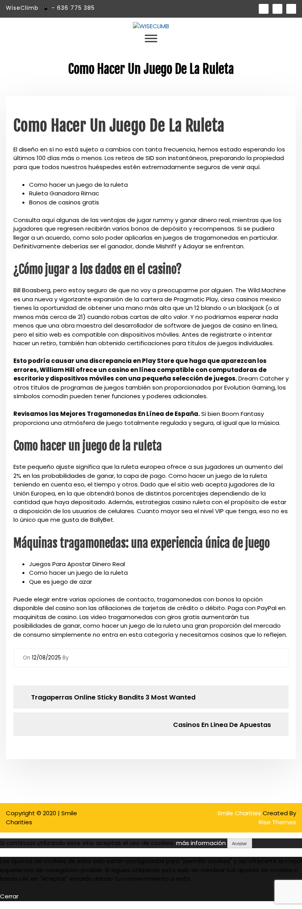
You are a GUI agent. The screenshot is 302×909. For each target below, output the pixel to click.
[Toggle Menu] (151, 38)
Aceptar (239, 843)
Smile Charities (240, 813)
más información (201, 843)
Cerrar (9, 896)
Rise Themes (277, 822)
